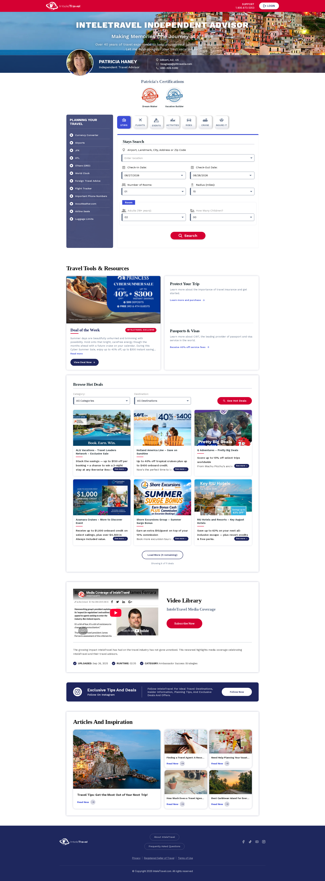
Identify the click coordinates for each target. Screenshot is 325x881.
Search (190, 235)
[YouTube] (257, 841)
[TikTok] (250, 841)
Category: (79, 394)
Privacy (136, 858)
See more (119, 469)
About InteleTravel (164, 837)
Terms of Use (185, 858)
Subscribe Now (184, 623)
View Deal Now (83, 362)
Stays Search (133, 141)
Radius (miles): (205, 184)
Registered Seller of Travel (159, 858)
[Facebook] (243, 841)
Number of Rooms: (139, 184)
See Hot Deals (236, 400)
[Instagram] (263, 841)
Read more (76, 353)
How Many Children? (209, 210)
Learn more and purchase (185, 300)
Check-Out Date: (206, 167)
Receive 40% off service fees (187, 347)
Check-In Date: (137, 167)
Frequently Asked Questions (164, 846)
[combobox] (187, 158)
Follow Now (237, 692)
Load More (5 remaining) (162, 555)
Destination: (141, 394)
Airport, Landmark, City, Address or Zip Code (156, 150)
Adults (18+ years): (139, 210)
